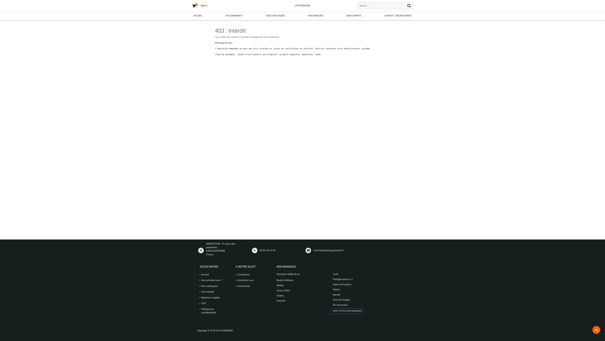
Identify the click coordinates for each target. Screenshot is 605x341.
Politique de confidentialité (208, 311)
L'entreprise (243, 274)
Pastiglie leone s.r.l (343, 279)
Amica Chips (283, 290)
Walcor (336, 289)
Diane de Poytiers (342, 284)
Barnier (336, 294)
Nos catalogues (209, 286)
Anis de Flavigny (341, 299)
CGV (203, 303)
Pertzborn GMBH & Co (288, 274)
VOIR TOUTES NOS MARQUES (347, 311)
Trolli (335, 274)
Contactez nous (245, 280)
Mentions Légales (210, 297)
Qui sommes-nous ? (211, 280)
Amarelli (281, 300)
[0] (194, 6)
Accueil (205, 274)
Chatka (280, 295)
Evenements (243, 286)
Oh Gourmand (340, 305)
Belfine (280, 285)
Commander (207, 291)
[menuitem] (198, 16)
